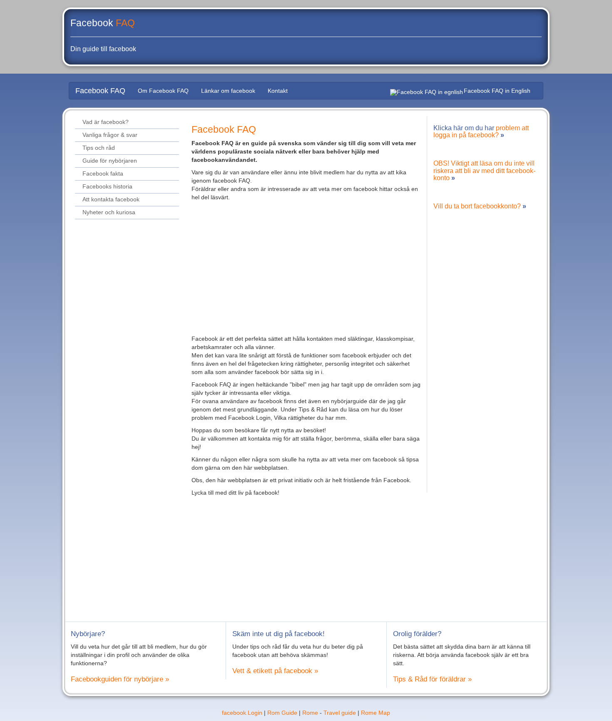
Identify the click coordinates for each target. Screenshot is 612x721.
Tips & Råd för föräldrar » (432, 679)
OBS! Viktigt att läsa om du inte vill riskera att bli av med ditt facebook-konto (484, 170)
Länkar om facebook (228, 90)
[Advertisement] (306, 264)
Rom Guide (282, 712)
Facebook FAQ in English (497, 90)
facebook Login (242, 712)
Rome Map (375, 712)
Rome (310, 712)
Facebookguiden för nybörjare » (120, 679)
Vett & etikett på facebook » (275, 671)
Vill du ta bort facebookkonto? (477, 206)
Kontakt (278, 90)
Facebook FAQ (100, 91)
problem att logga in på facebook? (481, 131)
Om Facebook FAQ (163, 90)
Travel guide (339, 712)
